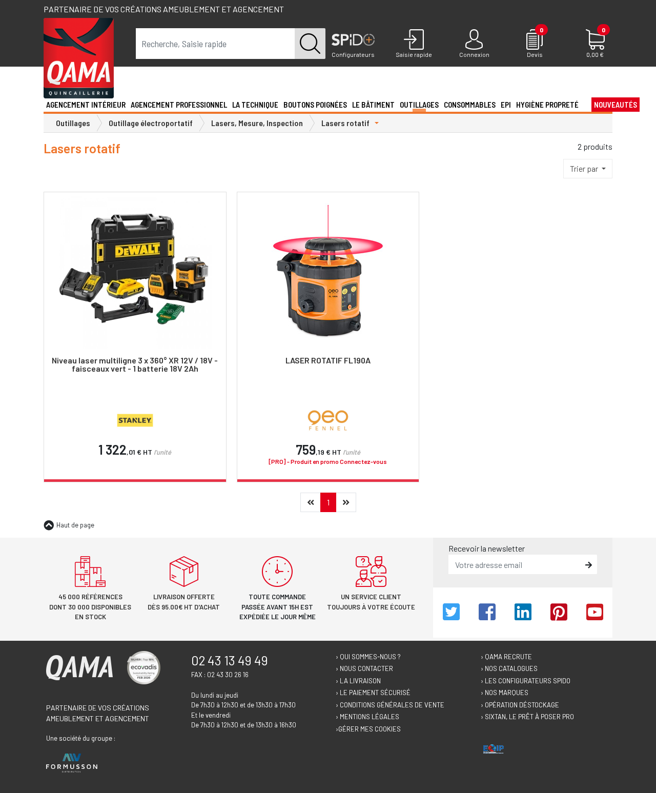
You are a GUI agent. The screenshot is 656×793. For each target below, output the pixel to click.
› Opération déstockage (520, 705)
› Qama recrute (506, 657)
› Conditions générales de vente (390, 705)
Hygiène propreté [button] (547, 104)
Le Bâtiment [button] (373, 104)
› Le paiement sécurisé (373, 692)
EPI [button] (506, 104)
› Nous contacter (364, 668)
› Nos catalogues (509, 668)
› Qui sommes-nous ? (368, 657)
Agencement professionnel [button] (179, 104)
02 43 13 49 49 (229, 660)
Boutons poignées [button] (315, 104)
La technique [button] (255, 104)
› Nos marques (504, 692)
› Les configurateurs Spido (525, 681)
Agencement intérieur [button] (86, 104)
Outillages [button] (419, 104)
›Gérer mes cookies (368, 729)
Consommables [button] (470, 104)
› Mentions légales (367, 717)
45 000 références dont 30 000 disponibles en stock (90, 607)
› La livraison (358, 681)
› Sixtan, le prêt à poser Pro (527, 717)
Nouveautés (615, 104)
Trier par (585, 168)
